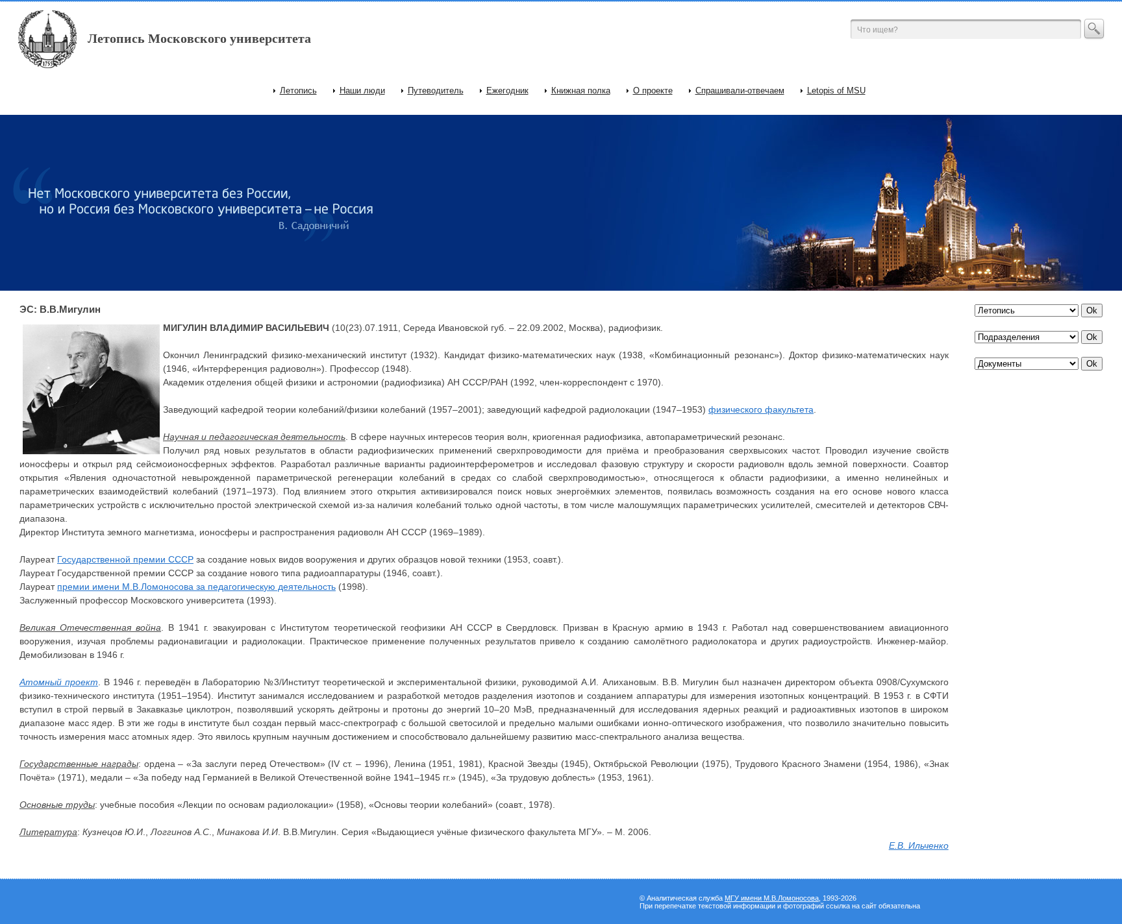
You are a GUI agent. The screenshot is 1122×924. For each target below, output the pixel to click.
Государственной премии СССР (125, 559)
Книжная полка (580, 90)
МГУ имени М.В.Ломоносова (772, 898)
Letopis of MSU (836, 90)
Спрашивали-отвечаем (739, 90)
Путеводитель (436, 90)
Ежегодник (507, 90)
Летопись (298, 90)
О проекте (653, 90)
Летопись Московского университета (199, 38)
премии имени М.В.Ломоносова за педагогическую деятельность (196, 586)
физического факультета (761, 409)
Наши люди (362, 90)
